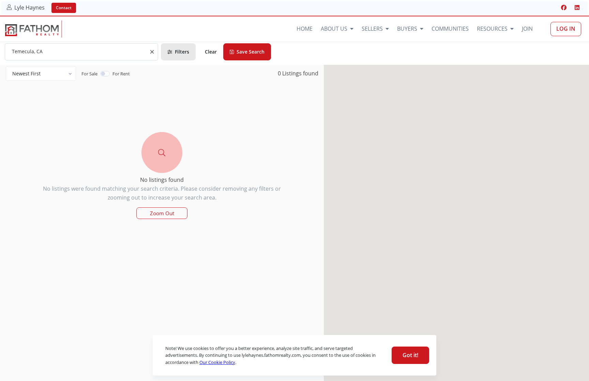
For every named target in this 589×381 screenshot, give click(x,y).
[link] (32, 30)
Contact (64, 8)
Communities (450, 28)
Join (527, 28)
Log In (565, 28)
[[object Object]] (564, 7)
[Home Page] (94, 29)
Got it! (410, 355)
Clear (211, 51)
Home (305, 28)
